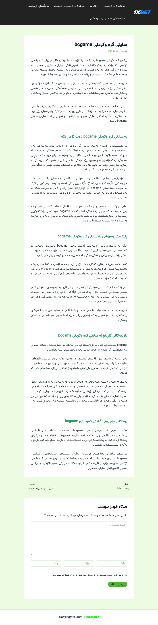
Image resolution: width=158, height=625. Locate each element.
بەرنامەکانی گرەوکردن (114, 6)
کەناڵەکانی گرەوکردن (38, 6)
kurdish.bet (91, 617)
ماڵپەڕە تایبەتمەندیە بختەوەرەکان (107, 18)
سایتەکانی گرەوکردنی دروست (69, 6)
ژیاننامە (94, 6)
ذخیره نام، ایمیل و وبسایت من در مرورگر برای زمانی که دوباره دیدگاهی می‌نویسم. (87, 575)
